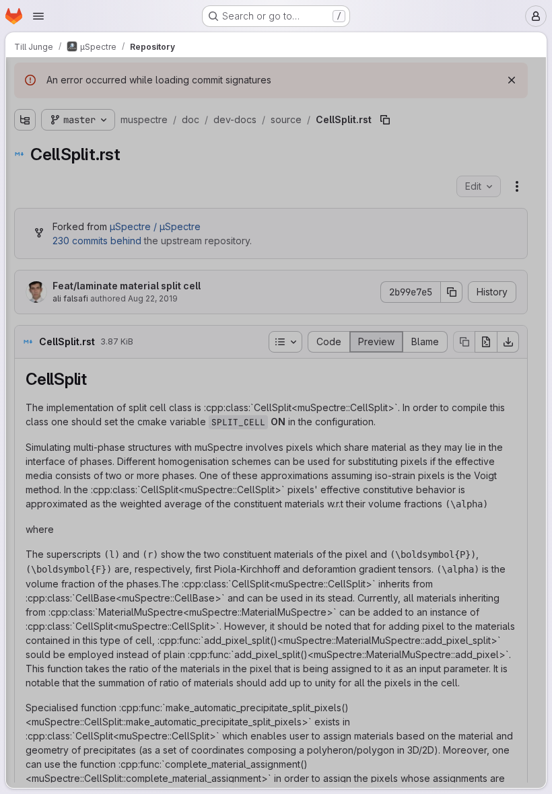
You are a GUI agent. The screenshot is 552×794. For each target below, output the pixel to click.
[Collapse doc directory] (21, 169)
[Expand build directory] (21, 126)
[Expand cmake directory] (21, 148)
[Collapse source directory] (43, 213)
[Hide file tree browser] (21, 76)
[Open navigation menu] (38, 16)
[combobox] (108, 102)
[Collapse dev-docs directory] (32, 191)
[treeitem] (109, 126)
